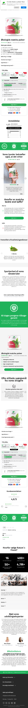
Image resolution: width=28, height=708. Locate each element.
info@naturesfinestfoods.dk (20, 672)
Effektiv (3, 602)
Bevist (2, 598)
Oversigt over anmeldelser (14, 128)
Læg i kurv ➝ (14, 218)
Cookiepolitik (17, 706)
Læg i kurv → (14, 104)
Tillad (24, 7)
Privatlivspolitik (11, 706)
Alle (4, 527)
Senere (16, 7)
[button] (2, 178)
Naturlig (3, 590)
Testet (2, 606)
